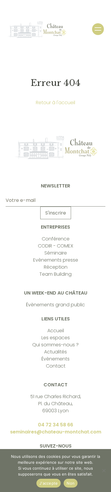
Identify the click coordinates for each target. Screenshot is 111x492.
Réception (55, 267)
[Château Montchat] (36, 30)
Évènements (55, 358)
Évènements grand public (55, 304)
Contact (55, 366)
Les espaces (55, 337)
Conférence (56, 238)
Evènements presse (55, 260)
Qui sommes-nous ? (55, 344)
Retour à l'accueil (55, 102)
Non (71, 483)
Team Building (55, 274)
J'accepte (48, 483)
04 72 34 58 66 (55, 424)
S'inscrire (55, 213)
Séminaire (55, 253)
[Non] (104, 470)
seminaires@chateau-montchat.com (55, 431)
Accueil (55, 330)
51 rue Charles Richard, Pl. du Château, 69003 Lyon (55, 403)
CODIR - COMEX (55, 245)
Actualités (55, 351)
